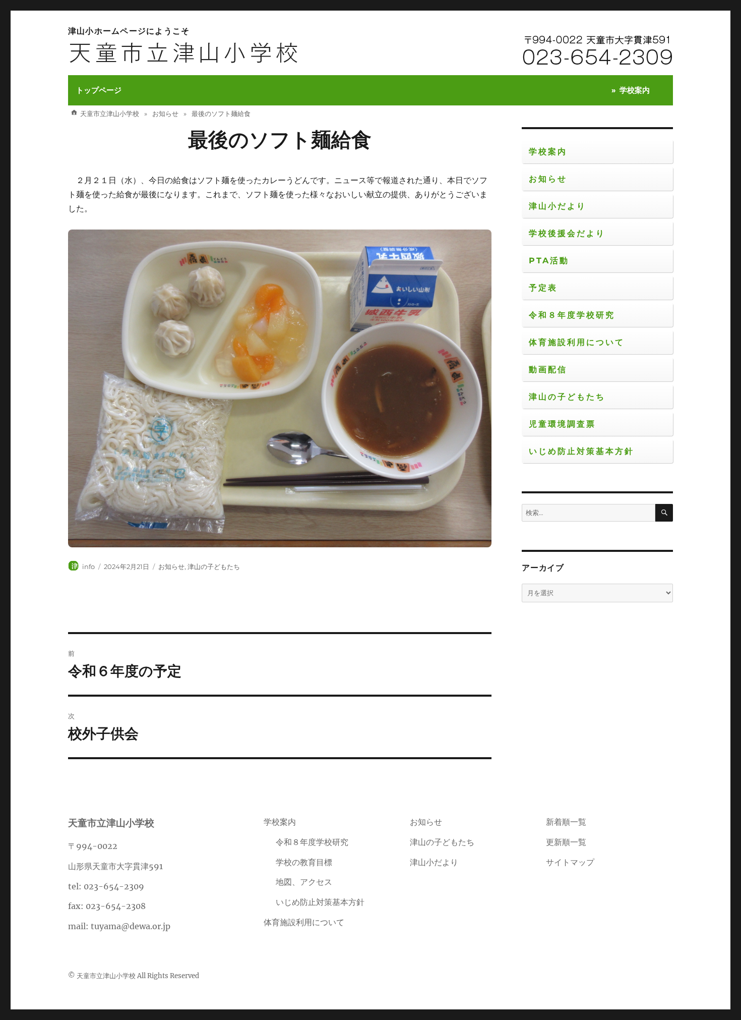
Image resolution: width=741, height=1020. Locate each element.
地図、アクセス (304, 882)
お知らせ (171, 566)
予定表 (543, 288)
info (88, 566)
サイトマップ (570, 862)
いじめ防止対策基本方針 (581, 451)
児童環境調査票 (562, 424)
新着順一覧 (566, 822)
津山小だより (557, 206)
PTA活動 (549, 260)
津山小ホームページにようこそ (129, 31)
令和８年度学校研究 (572, 315)
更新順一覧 (566, 842)
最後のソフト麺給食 (280, 139)
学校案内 (635, 90)
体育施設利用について (577, 342)
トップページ (98, 90)
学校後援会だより (567, 233)
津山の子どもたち (214, 566)
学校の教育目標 (304, 862)
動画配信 (548, 369)
